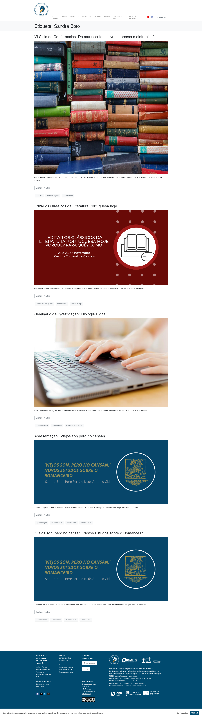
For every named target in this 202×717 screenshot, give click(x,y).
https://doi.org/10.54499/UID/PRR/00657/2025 (127, 678)
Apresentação (41, 522)
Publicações (86, 17)
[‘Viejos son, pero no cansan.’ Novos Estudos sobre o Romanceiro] (101, 568)
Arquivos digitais (53, 195)
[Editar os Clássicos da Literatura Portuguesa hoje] (101, 247)
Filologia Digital (42, 425)
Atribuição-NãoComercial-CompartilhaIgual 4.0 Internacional (89, 690)
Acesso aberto (41, 620)
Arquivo (39, 195)
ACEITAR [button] (194, 713)
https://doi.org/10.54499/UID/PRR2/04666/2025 (128, 683)
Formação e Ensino (117, 18)
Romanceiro (56, 620)
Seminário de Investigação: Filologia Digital (70, 313)
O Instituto (55, 18)
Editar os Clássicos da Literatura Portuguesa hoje (75, 205)
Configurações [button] (182, 713)
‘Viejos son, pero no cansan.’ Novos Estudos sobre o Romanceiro (89, 532)
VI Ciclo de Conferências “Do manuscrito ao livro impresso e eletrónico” (94, 36)
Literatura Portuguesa (44, 303)
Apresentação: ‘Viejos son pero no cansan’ (70, 435)
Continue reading (43, 187)
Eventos (107, 17)
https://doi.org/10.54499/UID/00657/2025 (139, 673)
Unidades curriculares (74, 425)
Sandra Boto (68, 195)
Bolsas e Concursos (133, 18)
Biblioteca (98, 17)
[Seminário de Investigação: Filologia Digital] (101, 362)
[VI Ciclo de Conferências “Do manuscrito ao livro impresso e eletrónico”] (101, 107)
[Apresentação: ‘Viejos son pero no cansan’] (101, 471)
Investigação (74, 17)
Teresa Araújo (76, 303)
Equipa (64, 17)
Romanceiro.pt (56, 522)
